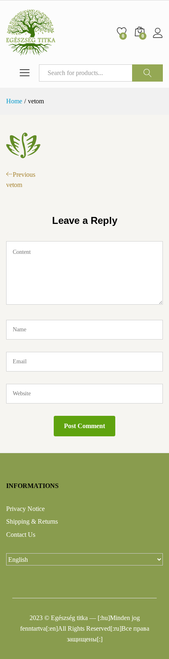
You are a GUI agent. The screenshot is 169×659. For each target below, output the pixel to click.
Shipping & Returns (32, 521)
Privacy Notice (25, 508)
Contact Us (20, 534)
